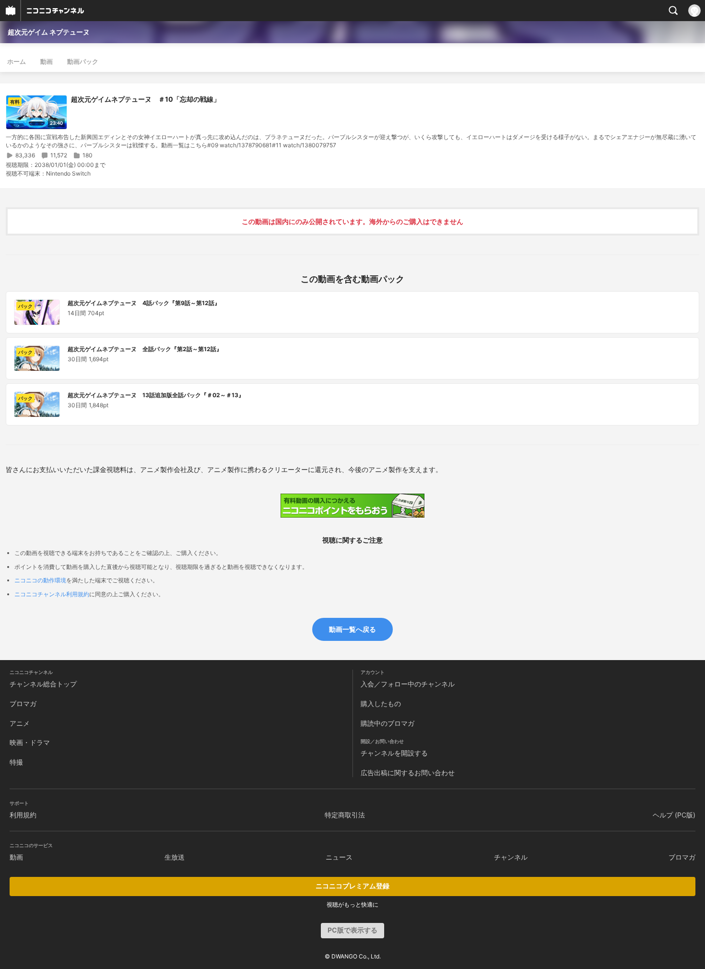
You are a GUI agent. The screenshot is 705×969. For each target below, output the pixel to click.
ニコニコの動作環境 (40, 580)
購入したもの (381, 703)
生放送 (174, 857)
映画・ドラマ (30, 742)
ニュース (339, 857)
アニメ (20, 723)
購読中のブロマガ (387, 723)
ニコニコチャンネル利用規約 (51, 594)
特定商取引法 (345, 815)
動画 (46, 61)
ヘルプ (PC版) (674, 815)
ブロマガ (23, 703)
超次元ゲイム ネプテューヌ (49, 32)
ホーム (16, 61)
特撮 (16, 762)
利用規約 (23, 815)
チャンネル (511, 857)
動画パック (82, 61)
